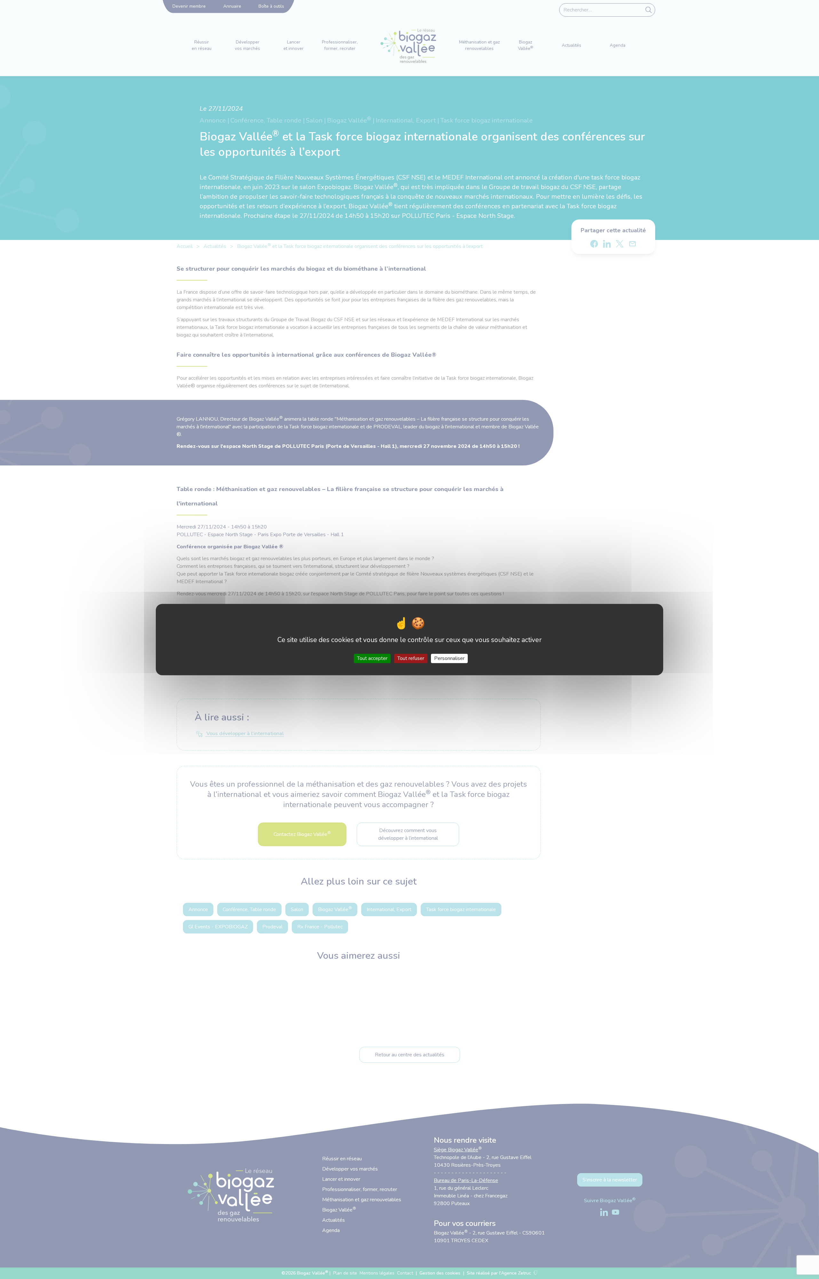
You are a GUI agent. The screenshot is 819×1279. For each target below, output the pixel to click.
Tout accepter (372, 658)
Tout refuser (410, 658)
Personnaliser (449, 658)
